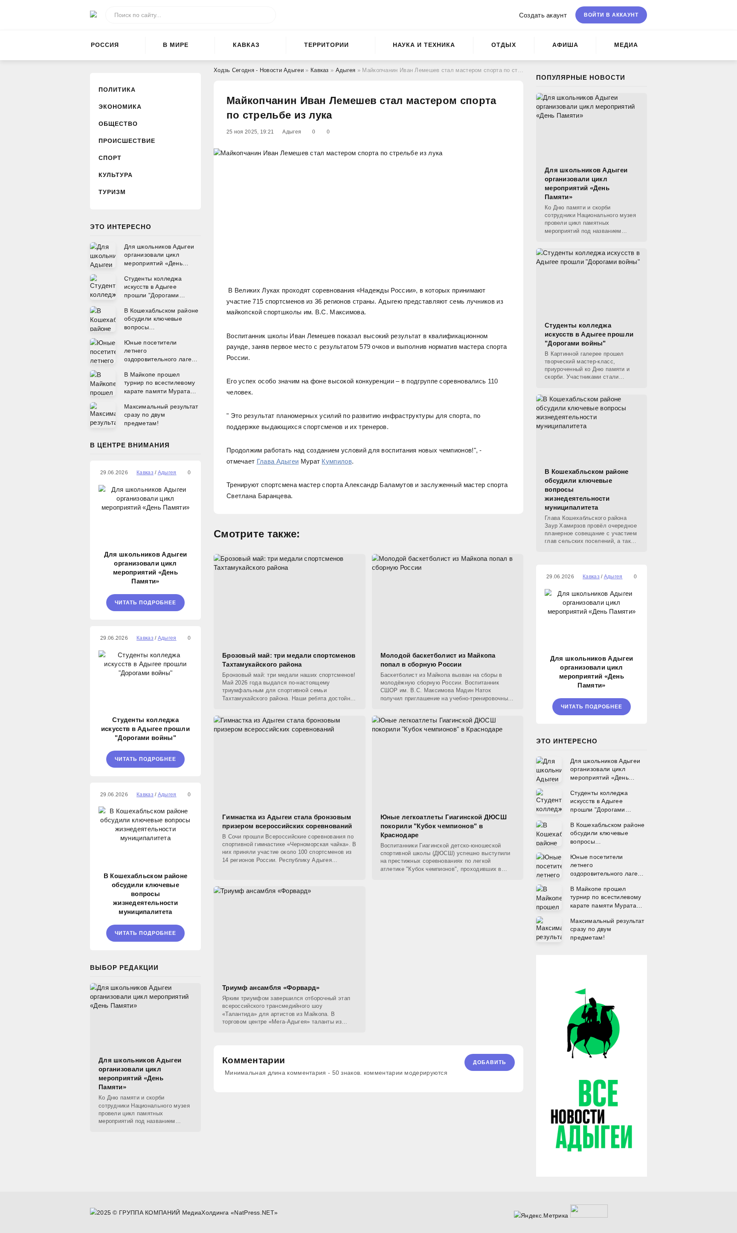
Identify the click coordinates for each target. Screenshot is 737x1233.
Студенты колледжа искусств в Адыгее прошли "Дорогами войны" (145, 728)
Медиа (626, 44)
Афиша (565, 44)
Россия (105, 44)
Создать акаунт (543, 15)
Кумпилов (336, 461)
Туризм (112, 192)
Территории (326, 44)
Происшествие (127, 140)
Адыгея (346, 70)
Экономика (120, 106)
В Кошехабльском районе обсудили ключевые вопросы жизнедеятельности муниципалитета (146, 893)
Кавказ (246, 44)
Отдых (503, 44)
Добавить (489, 1062)
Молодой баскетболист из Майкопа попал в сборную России (438, 660)
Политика (117, 89)
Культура (116, 174)
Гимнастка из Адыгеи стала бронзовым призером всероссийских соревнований (287, 821)
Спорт (110, 157)
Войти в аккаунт (611, 15)
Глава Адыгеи (278, 461)
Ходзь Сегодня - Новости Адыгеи (259, 70)
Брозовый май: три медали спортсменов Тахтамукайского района (289, 660)
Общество (118, 123)
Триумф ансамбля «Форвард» (271, 987)
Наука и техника (424, 44)
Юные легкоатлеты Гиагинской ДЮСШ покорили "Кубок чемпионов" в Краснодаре (443, 825)
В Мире (176, 44)
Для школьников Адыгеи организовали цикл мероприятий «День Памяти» (145, 568)
